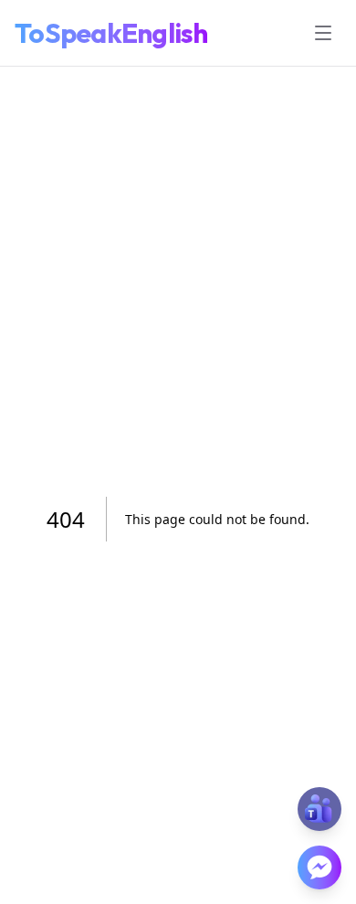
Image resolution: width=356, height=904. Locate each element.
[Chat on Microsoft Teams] (319, 809)
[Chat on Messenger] (319, 867)
